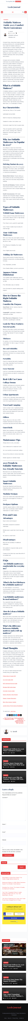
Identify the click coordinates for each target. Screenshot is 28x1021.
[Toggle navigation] (12, 12)
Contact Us (21, 1018)
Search (4, 862)
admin (13, 752)
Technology (7, 947)
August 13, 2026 (8, 968)
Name (4, 824)
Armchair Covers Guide (9, 691)
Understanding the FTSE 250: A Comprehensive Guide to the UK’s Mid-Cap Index (19, 721)
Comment (5, 797)
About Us (9, 1018)
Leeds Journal (14, 7)
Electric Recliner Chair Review (10, 694)
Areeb (11, 31)
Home (5, 1018)
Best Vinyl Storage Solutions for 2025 (9, 719)
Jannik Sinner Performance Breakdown (13, 705)
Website (4, 840)
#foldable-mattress (13, 35)
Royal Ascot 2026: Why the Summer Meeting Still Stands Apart (14, 779)
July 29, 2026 (7, 998)
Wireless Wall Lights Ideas (9, 687)
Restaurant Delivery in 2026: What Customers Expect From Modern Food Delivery (13, 750)
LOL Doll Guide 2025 (8, 679)
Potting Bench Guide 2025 (9, 676)
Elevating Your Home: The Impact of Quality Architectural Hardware (12, 981)
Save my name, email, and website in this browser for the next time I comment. (12, 850)
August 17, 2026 (8, 953)
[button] (23, 12)
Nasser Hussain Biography (9, 698)
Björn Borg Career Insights (9, 702)
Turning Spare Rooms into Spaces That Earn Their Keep (13, 764)
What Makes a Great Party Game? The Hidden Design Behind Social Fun (13, 951)
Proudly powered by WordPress (9, 1013)
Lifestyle (6, 977)
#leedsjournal (11, 37)
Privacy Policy (15, 1018)
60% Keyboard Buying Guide (10, 683)
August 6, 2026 (8, 983)
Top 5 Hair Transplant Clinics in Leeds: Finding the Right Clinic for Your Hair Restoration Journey (12, 894)
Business (6, 19)
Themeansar (13, 1014)
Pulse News (22, 1013)
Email (4, 832)
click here (12, 711)
